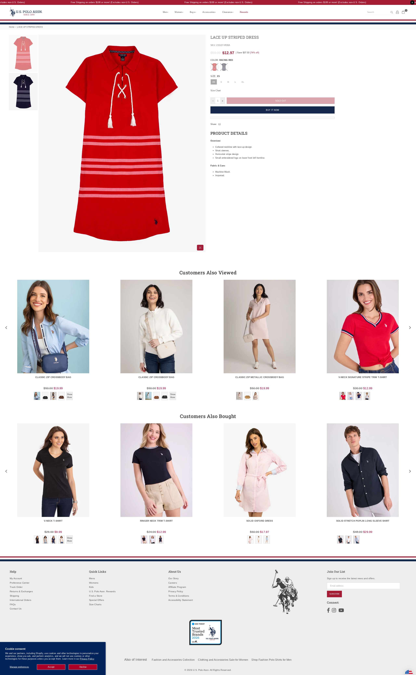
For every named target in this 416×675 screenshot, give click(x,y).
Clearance (227, 12)
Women (178, 12)
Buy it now (272, 110)
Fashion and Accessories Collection (173, 659)
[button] (5, 327)
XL (242, 82)
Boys (192, 12)
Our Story (173, 578)
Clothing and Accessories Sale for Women (223, 659)
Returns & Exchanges (21, 591)
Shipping (14, 595)
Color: (221, 60)
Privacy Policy (87, 659)
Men (165, 12)
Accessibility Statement (180, 600)
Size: (215, 76)
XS (213, 82)
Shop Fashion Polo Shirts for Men (271, 659)
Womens (93, 582)
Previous (41, 143)
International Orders (20, 600)
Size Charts (95, 604)
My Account (16, 578)
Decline (82, 667)
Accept (51, 667)
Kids (91, 587)
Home (11, 27)
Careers (172, 582)
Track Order (16, 587)
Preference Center (19, 582)
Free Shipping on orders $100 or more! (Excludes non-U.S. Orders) (96, 2)
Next (203, 143)
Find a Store (95, 595)
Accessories (208, 12)
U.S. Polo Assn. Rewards (102, 591)
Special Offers (96, 600)
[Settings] (397, 12)
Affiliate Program (177, 587)
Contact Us (16, 608)
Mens (92, 578)
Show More (69, 395)
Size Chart (215, 90)
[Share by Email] (219, 124)
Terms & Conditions (178, 595)
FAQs (13, 604)
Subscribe (334, 594)
